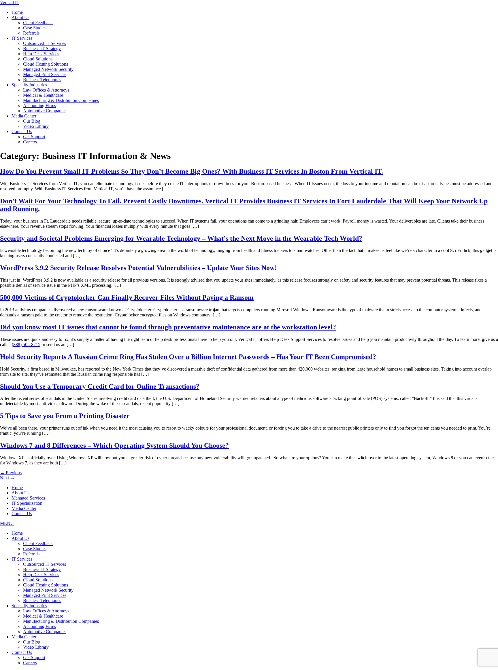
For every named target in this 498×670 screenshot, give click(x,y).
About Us (20, 17)
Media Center (24, 115)
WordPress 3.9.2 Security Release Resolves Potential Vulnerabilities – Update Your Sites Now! (139, 268)
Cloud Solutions (37, 58)
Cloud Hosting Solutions (45, 64)
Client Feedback (38, 22)
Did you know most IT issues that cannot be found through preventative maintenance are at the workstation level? (168, 327)
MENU (7, 523)
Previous (11, 472)
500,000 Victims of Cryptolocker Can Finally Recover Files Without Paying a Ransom (127, 297)
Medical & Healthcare (43, 95)
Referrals (31, 33)
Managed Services (28, 498)
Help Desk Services (41, 53)
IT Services (22, 38)
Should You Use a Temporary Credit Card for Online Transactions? (99, 386)
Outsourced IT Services (44, 43)
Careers (30, 141)
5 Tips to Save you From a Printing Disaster (65, 416)
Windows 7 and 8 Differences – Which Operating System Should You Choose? (114, 445)
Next (7, 477)
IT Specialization (27, 503)
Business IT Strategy (42, 48)
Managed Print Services (44, 74)
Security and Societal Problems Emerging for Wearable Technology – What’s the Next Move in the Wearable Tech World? (181, 238)
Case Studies (34, 27)
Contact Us (22, 131)
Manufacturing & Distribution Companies (61, 100)
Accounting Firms (39, 105)
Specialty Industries (29, 84)
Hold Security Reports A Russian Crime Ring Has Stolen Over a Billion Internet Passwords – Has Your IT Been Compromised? (188, 356)
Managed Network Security (48, 69)
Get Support (34, 136)
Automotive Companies (44, 110)
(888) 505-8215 (26, 344)
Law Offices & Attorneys (46, 90)
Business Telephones (42, 79)
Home (17, 12)
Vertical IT (9, 2)
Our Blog (31, 121)
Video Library (36, 126)
